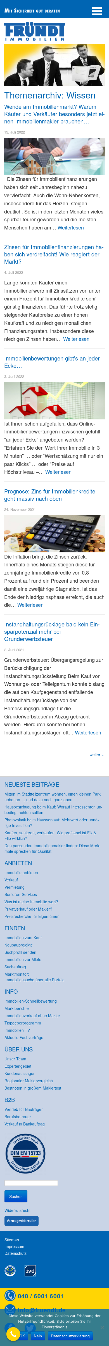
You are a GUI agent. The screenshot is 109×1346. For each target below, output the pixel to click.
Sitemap (11, 1239)
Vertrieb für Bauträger (23, 1109)
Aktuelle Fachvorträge (23, 1037)
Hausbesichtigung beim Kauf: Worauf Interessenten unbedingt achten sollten (53, 809)
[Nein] (102, 1327)
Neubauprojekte (18, 945)
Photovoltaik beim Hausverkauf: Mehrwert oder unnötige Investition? (51, 822)
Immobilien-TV (17, 1030)
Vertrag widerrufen (21, 1221)
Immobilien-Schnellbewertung (30, 1001)
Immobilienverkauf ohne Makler (32, 1015)
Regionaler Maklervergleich (28, 1080)
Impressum (14, 1246)
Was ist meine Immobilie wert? (31, 901)
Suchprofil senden (20, 952)
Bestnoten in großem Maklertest (32, 1088)
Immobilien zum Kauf (23, 937)
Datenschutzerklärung (70, 1336)
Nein (38, 1336)
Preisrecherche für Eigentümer (31, 916)
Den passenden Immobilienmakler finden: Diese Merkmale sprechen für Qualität (52, 848)
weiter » (97, 754)
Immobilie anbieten (21, 872)
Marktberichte (16, 1008)
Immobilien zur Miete (22, 959)
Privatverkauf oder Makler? (28, 909)
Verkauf (11, 880)
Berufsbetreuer (17, 1116)
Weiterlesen (71, 227)
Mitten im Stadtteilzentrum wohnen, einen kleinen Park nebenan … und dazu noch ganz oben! (52, 796)
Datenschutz (15, 1253)
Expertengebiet (17, 1066)
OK (22, 1336)
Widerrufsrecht (17, 1210)
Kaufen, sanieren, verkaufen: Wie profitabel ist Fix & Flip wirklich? (50, 835)
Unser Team (15, 1059)
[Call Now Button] (13, 1334)
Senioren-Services (20, 894)
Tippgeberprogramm (22, 1023)
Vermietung (14, 887)
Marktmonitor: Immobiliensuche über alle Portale (34, 976)
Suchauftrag (15, 967)
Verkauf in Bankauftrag (24, 1124)
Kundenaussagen (19, 1073)
